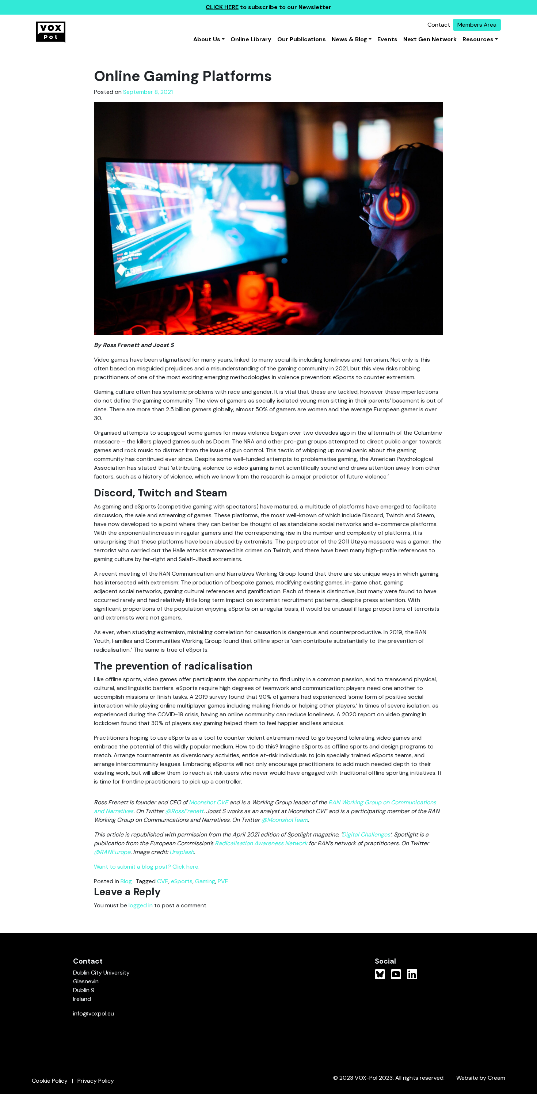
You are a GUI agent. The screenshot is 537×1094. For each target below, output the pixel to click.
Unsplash (182, 852)
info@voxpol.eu (93, 1013)
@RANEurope (112, 852)
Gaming (205, 881)
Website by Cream (480, 1078)
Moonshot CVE (208, 802)
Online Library (251, 39)
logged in (141, 905)
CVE (162, 881)
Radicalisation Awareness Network (261, 843)
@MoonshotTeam (284, 820)
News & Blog (349, 39)
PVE (223, 881)
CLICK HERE (222, 7)
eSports (182, 881)
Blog (126, 881)
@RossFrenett (184, 811)
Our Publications (301, 39)
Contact (438, 24)
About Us (206, 39)
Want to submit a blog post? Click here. (146, 866)
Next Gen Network (430, 39)
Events (387, 39)
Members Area (476, 24)
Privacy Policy (95, 1081)
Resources (478, 39)
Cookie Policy (50, 1081)
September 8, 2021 (148, 92)
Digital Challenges (366, 834)
